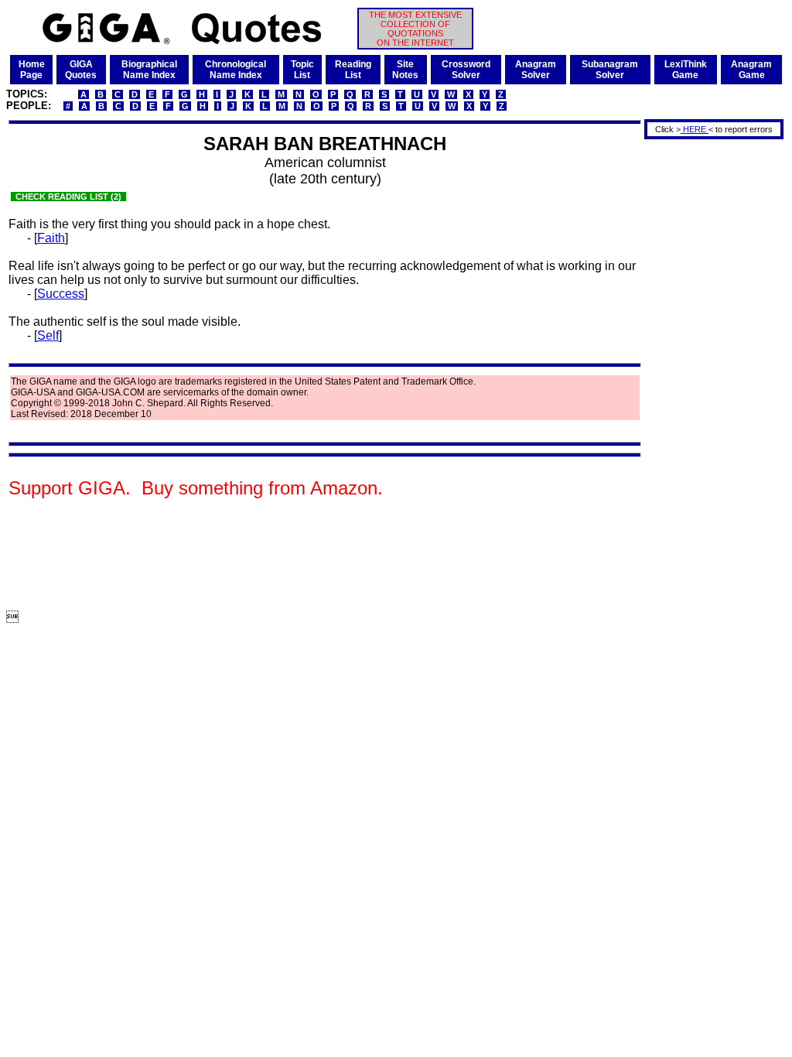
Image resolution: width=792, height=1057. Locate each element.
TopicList (302, 69)
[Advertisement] (708, 374)
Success (60, 293)
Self (48, 335)
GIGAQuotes (81, 69)
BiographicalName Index (149, 69)
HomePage (32, 69)
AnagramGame (751, 69)
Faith (51, 238)
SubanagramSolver (610, 69)
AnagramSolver (535, 69)
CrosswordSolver (466, 69)
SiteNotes (405, 69)
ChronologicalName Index (235, 69)
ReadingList (353, 69)
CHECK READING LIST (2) (68, 196)
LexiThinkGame (685, 69)
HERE (694, 129)
